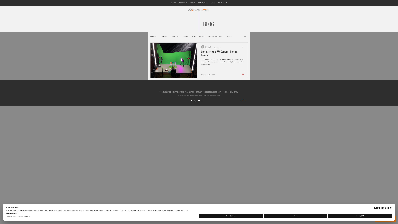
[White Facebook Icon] (192, 100)
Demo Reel (175, 36)
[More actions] (243, 47)
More (228, 36)
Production (163, 36)
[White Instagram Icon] (195, 100)
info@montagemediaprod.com (208, 91)
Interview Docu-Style (215, 36)
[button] (245, 36)
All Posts (153, 36)
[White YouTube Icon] (199, 100)
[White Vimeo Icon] (202, 100)
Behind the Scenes (198, 36)
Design (185, 36)
